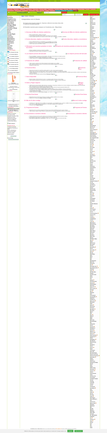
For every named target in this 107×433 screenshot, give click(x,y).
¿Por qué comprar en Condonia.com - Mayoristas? (13, 110)
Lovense (91, 217)
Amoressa (92, 28)
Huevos (9, 32)
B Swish (91, 41)
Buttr (91, 71)
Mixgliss (91, 237)
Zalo (91, 423)
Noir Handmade (93, 260)
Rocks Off (92, 319)
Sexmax (91, 337)
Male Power (92, 226)
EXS (91, 122)
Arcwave (92, 34)
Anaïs (91, 29)
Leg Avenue (92, 201)
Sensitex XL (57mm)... (14, 58)
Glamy (91, 144)
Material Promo (11, 39)
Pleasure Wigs (93, 296)
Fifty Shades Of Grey (94, 137)
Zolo (91, 426)
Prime (91, 303)
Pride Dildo (92, 302)
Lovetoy (91, 220)
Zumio (91, 427)
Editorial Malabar (93, 111)
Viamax (91, 396)
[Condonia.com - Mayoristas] (18, 7)
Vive (91, 400)
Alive (91, 25)
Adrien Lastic (92, 22)
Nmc (91, 259)
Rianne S (92, 315)
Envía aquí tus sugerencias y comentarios (37, 118)
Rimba (91, 317)
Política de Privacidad (11, 131)
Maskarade (92, 232)
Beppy (91, 53)
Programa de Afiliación (11, 119)
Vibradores (10, 48)
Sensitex (91, 330)
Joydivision (92, 183)
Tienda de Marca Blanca (12, 120)
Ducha (8, 31)
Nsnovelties (92, 263)
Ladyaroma (92, 195)
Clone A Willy (93, 80)
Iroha (91, 174)
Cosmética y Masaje (12, 28)
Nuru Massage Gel (93, 267)
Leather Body (92, 198)
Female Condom (93, 129)
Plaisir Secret (93, 295)
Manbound (92, 228)
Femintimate (92, 132)
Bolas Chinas (10, 23)
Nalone (91, 252)
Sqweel (91, 358)
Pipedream (92, 292)
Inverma (91, 172)
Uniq (91, 389)
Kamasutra (92, 186)
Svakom (91, 363)
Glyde (91, 150)
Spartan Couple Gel (94, 354)
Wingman (92, 409)
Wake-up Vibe (92, 403)
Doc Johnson (92, 101)
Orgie (91, 275)
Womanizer (92, 411)
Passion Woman (93, 284)
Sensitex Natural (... (14, 54)
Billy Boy (92, 60)
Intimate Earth (93, 167)
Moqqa (91, 241)
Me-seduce (92, 234)
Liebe (91, 206)
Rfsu (91, 314)
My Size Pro (92, 247)
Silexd (91, 348)
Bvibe (91, 72)
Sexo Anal (9, 45)
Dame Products (93, 97)
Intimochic (92, 170)
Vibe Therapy (92, 397)
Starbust (92, 359)
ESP (91, 119)
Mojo (91, 240)
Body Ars (92, 65)
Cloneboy (92, 82)
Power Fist (92, 298)
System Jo (92, 370)
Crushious (92, 90)
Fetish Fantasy (93, 135)
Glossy (91, 148)
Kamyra (91, 187)
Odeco (91, 270)
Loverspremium (93, 218)
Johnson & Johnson (94, 181)
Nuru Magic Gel (93, 266)
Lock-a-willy (92, 210)
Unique (91, 390)
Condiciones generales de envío (51, 42)
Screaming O (92, 328)
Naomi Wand (92, 254)
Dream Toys (92, 106)
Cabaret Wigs (92, 75)
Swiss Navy (92, 369)
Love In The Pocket (94, 213)
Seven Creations (93, 335)
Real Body (92, 309)
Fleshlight (92, 139)
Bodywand (92, 68)
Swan (91, 365)
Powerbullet (92, 299)
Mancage (92, 229)
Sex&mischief (92, 336)
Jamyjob (91, 175)
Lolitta (91, 211)
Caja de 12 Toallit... (14, 60)
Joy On (91, 182)
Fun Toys (92, 141)
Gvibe (91, 152)
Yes (90, 417)
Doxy (91, 103)
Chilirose (92, 94)
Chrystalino (92, 95)
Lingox (91, 207)
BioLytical (92, 61)
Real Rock (92, 310)
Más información (79, 431)
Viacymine (92, 394)
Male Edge (92, 225)
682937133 (39, 12)
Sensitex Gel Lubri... (14, 52)
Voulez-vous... (93, 401)
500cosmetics (92, 18)
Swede (91, 366)
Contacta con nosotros (11, 113)
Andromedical (93, 30)
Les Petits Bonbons (94, 203)
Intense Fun (92, 166)
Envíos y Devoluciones (11, 130)
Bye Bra (91, 73)
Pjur (91, 293)
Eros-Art (92, 118)
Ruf (91, 322)
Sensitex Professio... (14, 66)
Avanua (91, 40)
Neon (91, 255)
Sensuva (91, 333)
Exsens (91, 124)
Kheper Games (93, 190)
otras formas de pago (43, 91)
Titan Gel (92, 381)
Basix (91, 49)
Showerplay (92, 344)
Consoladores (10, 26)
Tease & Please (93, 373)
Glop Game (92, 147)
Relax (8, 44)
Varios (91, 392)
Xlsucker (92, 413)
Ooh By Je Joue (93, 274)
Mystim (91, 248)
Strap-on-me (92, 361)
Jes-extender (92, 178)
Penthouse (92, 285)
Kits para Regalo (11, 34)
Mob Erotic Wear (93, 238)
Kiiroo (91, 191)
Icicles (91, 163)
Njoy (91, 258)
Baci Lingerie (92, 43)
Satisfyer (92, 326)
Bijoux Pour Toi (93, 59)
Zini (90, 424)
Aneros (91, 32)
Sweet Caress (92, 367)
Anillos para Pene (11, 20)
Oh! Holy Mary (93, 271)
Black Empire (92, 63)
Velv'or (91, 393)
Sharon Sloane (93, 342)
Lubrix (91, 221)
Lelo (91, 202)
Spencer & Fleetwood (94, 355)
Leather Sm (92, 199)
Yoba (91, 420)
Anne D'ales (92, 33)
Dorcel (91, 102)
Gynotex (91, 154)
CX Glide (92, 93)
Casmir (91, 77)
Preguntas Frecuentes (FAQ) (12, 115)
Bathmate (92, 51)
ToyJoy (91, 385)
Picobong (92, 289)
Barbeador (92, 47)
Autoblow (92, 39)
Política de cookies (10, 132)
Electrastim (92, 113)
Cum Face (92, 91)
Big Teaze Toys (93, 56)
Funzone (91, 143)
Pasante (91, 282)
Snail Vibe (92, 351)
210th (91, 17)
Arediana (92, 36)
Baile (91, 45)
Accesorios (10, 17)
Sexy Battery (92, 340)
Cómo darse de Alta (11, 114)
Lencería (9, 35)
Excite (91, 121)
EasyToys (92, 110)
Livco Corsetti (93, 209)
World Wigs (92, 412)
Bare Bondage (93, 48)
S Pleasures (92, 323)
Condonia (92, 86)
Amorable (92, 26)
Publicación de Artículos (11, 118)
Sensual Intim (92, 332)
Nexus (91, 256)
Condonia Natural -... (14, 70)
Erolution (92, 115)
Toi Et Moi (92, 382)
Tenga (91, 374)
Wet (91, 407)
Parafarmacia (10, 41)
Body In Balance (93, 67)
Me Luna (91, 233)
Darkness (92, 98)
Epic (91, 114)
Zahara (91, 422)
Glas (91, 146)
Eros (91, 117)
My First (91, 245)
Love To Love (92, 214)
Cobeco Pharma (93, 83)
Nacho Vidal (92, 249)
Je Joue (91, 176)
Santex (91, 325)
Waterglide (92, 405)
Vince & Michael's (93, 399)
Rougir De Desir (93, 321)
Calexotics (92, 76)
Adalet (91, 21)
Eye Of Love (92, 126)
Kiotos (91, 194)
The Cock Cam (93, 376)
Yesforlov (92, 419)
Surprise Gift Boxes (94, 362)
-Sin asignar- (92, 350)
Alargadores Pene (11, 19)
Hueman (91, 162)
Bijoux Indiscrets (93, 57)
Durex (91, 107)
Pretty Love (92, 300)
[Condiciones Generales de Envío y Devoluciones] (11, 136)
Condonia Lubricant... (14, 56)
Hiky (91, 158)
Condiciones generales (11, 126)
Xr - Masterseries (93, 415)
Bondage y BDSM (11, 25)
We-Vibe (91, 408)
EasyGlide (92, 109)
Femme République (93, 133)
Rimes (91, 318)
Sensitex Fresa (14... (14, 62)
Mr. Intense (92, 244)
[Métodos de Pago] (13, 139)
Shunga (91, 347)
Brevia (91, 69)
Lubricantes (10, 37)
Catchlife (92, 79)
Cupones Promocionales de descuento (46, 58)
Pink (91, 291)
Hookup (91, 159)
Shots (91, 343)
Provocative (92, 306)
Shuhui (91, 346)
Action (91, 20)
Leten (91, 205)
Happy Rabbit (92, 155)
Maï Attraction (93, 224)
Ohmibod (91, 273)
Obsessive (92, 269)
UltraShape (92, 388)
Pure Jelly (92, 307)
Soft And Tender (93, 352)
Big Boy (91, 55)
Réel (91, 313)
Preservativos (10, 42)
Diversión (9, 29)
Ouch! (91, 277)
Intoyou (91, 171)
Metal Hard (92, 236)
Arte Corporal (10, 22)
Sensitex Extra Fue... (14, 64)
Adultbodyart (92, 24)
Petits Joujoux (93, 288)
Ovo (91, 278)
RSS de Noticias (12, 123)
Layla (91, 197)
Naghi (91, 251)
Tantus (91, 372)
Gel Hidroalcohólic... (14, 68)
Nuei (91, 264)
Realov (91, 311)
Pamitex (91, 280)
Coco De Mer (92, 84)
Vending (9, 47)
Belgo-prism (92, 52)
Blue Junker (92, 64)
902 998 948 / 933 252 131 (22, 12)
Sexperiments (92, 339)
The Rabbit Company (94, 378)
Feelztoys (92, 128)
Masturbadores (11, 38)
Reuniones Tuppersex (51, 74)
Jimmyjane (92, 179)
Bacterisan (92, 44)
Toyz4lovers (92, 386)
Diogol (91, 99)
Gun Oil (91, 151)
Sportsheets (92, 357)
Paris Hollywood (93, 281)
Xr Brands (92, 416)
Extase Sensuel (93, 125)
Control (91, 87)
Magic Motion (92, 222)
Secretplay (92, 329)
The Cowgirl (92, 377)
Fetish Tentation (93, 136)
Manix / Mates (92, 230)
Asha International (94, 37)
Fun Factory (92, 140)
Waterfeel (92, 404)
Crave (91, 88)
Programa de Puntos (11, 117)
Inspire (91, 164)
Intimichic (92, 168)
